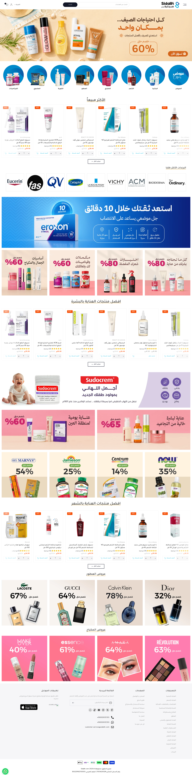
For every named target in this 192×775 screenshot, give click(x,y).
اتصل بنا (141, 716)
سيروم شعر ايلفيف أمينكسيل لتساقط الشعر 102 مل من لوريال (80, 546)
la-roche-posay (25, 137)
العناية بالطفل (171, 736)
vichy (59, 542)
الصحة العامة (171, 724)
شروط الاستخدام (138, 708)
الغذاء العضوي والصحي (168, 720)
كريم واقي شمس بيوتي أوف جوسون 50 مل (83, 141)
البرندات (173, 752)
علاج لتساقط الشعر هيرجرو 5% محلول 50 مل (113, 141)
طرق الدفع (140, 700)
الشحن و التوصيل (138, 696)
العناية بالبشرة (171, 696)
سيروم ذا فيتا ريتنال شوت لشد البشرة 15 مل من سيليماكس (145, 141)
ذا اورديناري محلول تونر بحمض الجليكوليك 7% (145, 344)
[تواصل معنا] (5, 771)
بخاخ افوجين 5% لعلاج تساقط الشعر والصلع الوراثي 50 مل (177, 546)
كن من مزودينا (139, 724)
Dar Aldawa (121, 137)
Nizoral (27, 542)
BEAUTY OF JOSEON (87, 137)
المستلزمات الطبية (169, 728)
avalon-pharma (88, 340)
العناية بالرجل (171, 740)
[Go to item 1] (104, 59)
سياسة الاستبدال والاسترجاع (134, 704)
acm (60, 137)
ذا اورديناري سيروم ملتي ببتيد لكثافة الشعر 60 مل (177, 141)
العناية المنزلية (171, 744)
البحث (70, 4)
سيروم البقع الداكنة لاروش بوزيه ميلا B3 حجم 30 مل (17, 141)
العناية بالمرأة (171, 732)
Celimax (154, 137)
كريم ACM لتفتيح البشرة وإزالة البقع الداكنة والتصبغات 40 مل (50, 141)
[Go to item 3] (100, 59)
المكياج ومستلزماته (169, 712)
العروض (173, 748)
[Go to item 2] (102, 59)
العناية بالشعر (171, 700)
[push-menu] (184, 4)
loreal (91, 542)
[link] (96, 35)
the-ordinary (185, 137)
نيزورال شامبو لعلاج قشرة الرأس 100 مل (17, 546)
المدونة (142, 720)
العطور (173, 716)
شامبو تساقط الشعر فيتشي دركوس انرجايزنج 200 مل (50, 546)
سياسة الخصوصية (138, 712)
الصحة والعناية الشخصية (167, 708)
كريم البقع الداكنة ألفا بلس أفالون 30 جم (82, 344)
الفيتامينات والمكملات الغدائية (166, 704)
